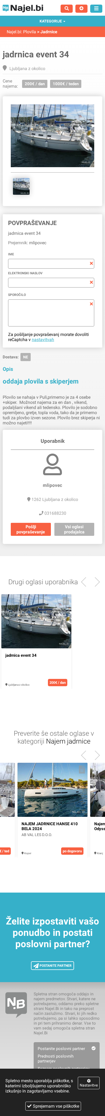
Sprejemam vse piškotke (56, 1106)
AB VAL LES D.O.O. (37, 835)
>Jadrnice (47, 31)
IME (11, 254)
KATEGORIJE (51, 21)
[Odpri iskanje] (67, 9)
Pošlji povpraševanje (30, 529)
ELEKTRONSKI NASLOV (25, 273)
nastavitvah (43, 339)
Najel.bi (14, 31)
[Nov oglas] (81, 9)
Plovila (29, 31)
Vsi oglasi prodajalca (74, 529)
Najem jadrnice (68, 741)
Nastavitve (89, 1085)
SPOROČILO (17, 295)
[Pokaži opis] (66, 601)
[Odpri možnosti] (96, 9)
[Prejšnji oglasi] (95, 582)
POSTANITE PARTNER (55, 966)
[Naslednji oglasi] (85, 582)
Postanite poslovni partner (61, 1048)
